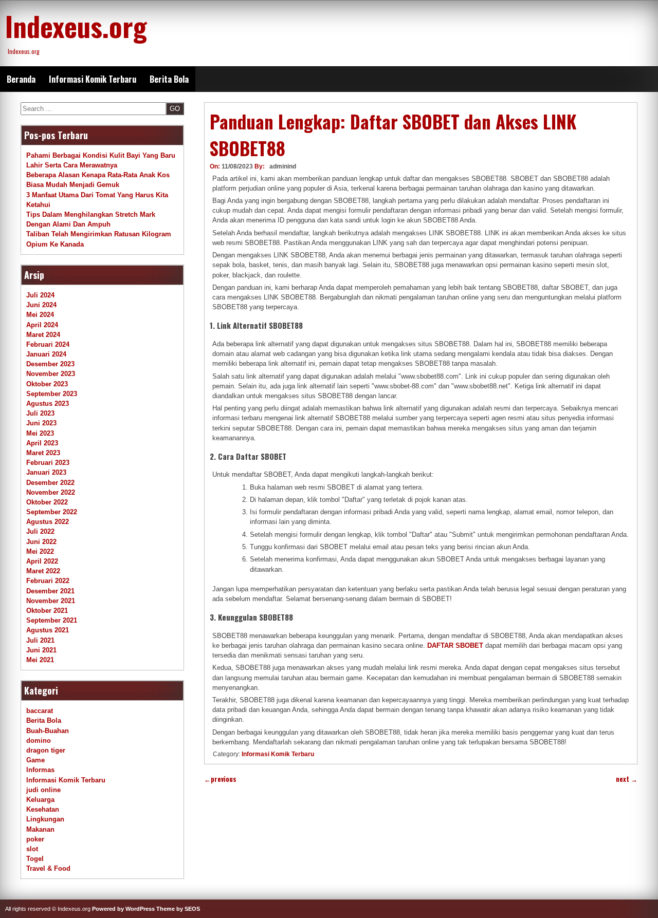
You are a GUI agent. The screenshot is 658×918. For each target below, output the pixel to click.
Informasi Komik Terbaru (92, 79)
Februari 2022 (47, 581)
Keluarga (40, 799)
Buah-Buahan (47, 731)
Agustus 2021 (47, 630)
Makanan (40, 829)
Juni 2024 (41, 305)
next (626, 779)
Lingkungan (45, 819)
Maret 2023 (43, 453)
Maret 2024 (43, 335)
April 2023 (42, 443)
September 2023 (51, 394)
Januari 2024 (46, 354)
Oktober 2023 (47, 384)
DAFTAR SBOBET (455, 645)
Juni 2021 (41, 650)
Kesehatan (42, 809)
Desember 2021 (50, 591)
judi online (43, 790)
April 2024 (42, 325)
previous (220, 779)
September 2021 (51, 620)
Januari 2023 (46, 472)
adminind (282, 166)
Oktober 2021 (47, 610)
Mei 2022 (40, 551)
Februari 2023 (47, 462)
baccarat (39, 711)
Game (35, 760)
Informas (40, 770)
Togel (35, 859)
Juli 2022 (40, 531)
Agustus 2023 (47, 403)
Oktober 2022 (47, 502)
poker (35, 839)
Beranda (21, 79)
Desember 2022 (50, 482)
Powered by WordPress (123, 909)
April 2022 (42, 561)
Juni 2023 (41, 423)
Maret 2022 (43, 571)
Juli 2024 (40, 295)
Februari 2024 (47, 344)
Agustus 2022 (47, 522)
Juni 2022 (41, 542)
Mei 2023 (40, 433)
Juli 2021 (40, 640)
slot (32, 849)
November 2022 (50, 492)
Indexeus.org (76, 26)
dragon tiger (45, 750)
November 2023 (50, 374)
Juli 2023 (40, 413)
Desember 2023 (50, 364)
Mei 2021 (40, 660)
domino (38, 740)
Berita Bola (169, 79)
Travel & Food (48, 868)
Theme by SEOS (178, 909)
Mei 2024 (40, 315)
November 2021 (50, 601)
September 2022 (51, 512)
